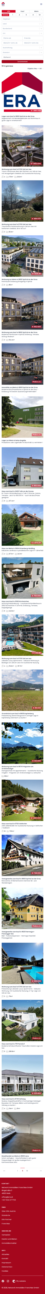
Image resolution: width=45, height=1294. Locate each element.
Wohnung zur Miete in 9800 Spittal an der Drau (19, 279)
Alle (8, 11)
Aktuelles (5, 1254)
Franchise (6, 1223)
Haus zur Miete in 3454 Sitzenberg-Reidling (18, 548)
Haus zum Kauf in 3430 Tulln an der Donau (18, 491)
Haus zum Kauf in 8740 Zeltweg (14, 1099)
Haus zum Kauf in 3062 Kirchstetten (15, 601)
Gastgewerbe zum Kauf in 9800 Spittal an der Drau (21, 879)
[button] (3, 93)
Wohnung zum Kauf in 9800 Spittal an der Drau (19, 332)
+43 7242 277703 (9, 1200)
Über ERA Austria (8, 1211)
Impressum (6, 1262)
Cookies (5, 1271)
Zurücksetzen (22, 62)
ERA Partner (7, 1219)
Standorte (6, 1215)
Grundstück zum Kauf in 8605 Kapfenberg (18, 714)
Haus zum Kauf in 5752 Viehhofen (14, 824)
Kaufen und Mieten (9, 1239)
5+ (40, 15)
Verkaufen (6, 1235)
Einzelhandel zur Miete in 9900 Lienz (15, 1156)
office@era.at (7, 1197)
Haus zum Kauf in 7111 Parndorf (13, 1044)
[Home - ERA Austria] (3, 4)
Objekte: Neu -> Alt (34, 69)
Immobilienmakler (9, 1243)
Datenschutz (7, 1267)
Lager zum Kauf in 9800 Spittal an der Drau (18, 116)
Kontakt (5, 1258)
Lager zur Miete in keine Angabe (14, 440)
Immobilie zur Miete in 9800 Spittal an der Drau (20, 387)
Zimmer (5, 15)
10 (27, 1171)
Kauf (22, 11)
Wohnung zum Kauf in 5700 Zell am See (16, 169)
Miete (36, 11)
